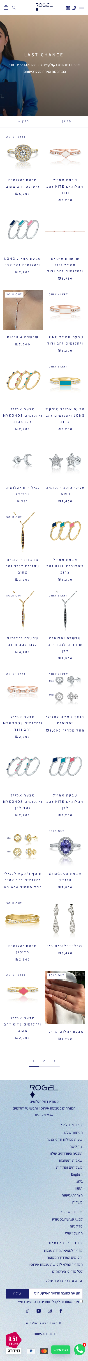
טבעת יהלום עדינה (65, 1032)
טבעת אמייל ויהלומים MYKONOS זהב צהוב (22, 415)
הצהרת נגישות (72, 1195)
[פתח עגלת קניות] (6, 7)
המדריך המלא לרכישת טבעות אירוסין (56, 1265)
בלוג (79, 1181)
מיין (25, 121)
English (77, 1174)
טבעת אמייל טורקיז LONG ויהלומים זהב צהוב (65, 415)
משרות (77, 1202)
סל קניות (76, 1226)
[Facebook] (61, 1311)
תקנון (79, 1188)
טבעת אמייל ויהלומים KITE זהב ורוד (65, 186)
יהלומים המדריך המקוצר (65, 1258)
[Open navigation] (81, 7)
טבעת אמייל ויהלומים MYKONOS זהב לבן (22, 801)
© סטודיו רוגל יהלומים (44, 1323)
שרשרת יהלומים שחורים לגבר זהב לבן (65, 644)
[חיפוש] (14, 7)
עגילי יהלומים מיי (65, 946)
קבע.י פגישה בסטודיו (67, 1219)
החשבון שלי (74, 1233)
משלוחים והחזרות (69, 1167)
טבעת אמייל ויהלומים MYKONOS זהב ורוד (22, 723)
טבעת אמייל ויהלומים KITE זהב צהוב (65, 566)
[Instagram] (50, 1311)
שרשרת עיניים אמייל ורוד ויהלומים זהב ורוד (65, 265)
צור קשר (76, 1147)
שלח (17, 1294)
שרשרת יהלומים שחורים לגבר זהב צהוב (23, 566)
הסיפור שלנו (73, 1133)
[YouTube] (39, 1311)
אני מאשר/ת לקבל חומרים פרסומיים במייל (48, 1302)
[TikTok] (27, 1311)
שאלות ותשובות (71, 1161)
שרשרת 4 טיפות (23, 337)
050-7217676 (44, 1115)
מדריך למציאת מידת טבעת (63, 1251)
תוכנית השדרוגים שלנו (66, 1154)
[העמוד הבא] (54, 1061)
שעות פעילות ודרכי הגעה (64, 1140)
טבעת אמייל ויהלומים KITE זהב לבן (65, 801)
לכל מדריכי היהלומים (67, 1272)
